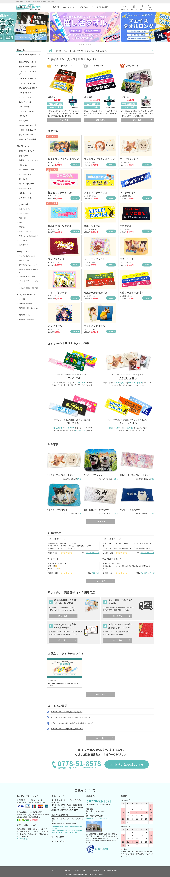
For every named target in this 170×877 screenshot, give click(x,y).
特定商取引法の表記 (110, 870)
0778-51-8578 (100, 801)
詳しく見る (64, 120)
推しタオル (73, 423)
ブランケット (95, 573)
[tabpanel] (85, 27)
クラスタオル (73, 377)
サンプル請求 (94, 870)
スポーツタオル (128, 423)
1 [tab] (79, 44)
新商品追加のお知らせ (65, 50)
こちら (79, 479)
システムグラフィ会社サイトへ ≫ (97, 818)
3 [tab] (83, 44)
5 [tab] (88, 44)
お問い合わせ (124, 9)
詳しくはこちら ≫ (23, 839)
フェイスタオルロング (92, 553)
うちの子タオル (128, 377)
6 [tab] (90, 44)
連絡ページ (133, 9)
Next (167, 27)
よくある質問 (66, 870)
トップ (54, 870)
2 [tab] (81, 44)
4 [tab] (86, 44)
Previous (3, 27)
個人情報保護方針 (101, 849)
